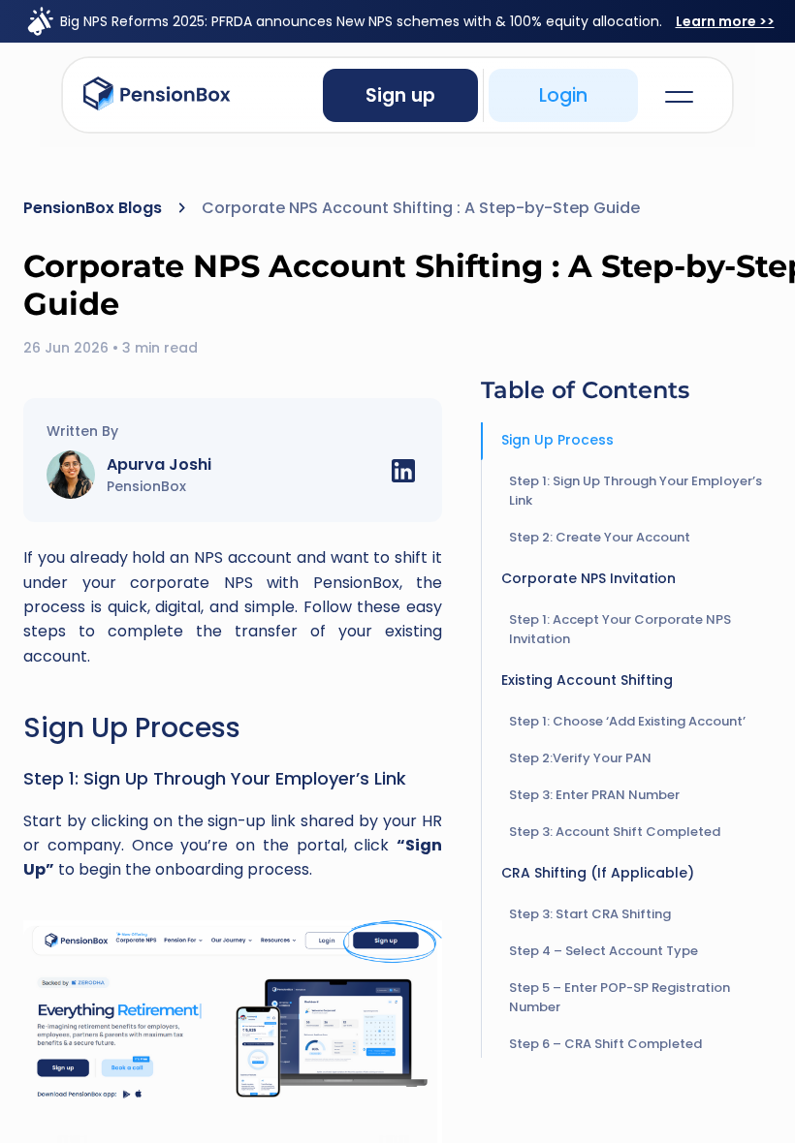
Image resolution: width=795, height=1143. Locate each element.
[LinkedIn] (403, 474)
